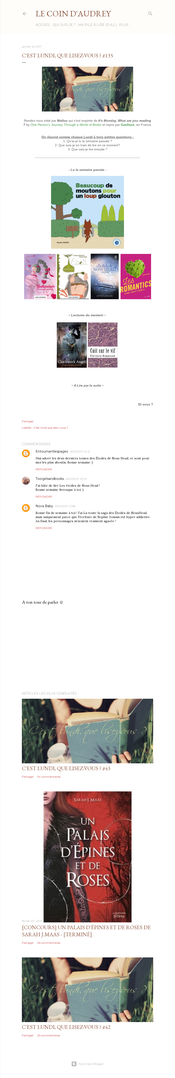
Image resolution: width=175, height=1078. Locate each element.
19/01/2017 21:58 (65, 506)
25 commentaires (48, 1035)
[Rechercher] (150, 12)
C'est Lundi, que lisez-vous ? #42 (66, 1026)
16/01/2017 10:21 (80, 451)
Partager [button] (28, 421)
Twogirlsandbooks (50, 479)
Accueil (43, 25)
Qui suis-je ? (64, 25)
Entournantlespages (52, 451)
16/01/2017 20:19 (76, 479)
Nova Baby (44, 506)
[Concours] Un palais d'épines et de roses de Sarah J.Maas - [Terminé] (86, 931)
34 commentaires (48, 776)
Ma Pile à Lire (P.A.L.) (97, 25)
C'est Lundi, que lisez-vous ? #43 (66, 768)
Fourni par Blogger (91, 1063)
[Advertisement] (87, 648)
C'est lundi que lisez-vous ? (50, 427)
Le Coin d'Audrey (73, 13)
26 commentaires (48, 942)
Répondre (44, 469)
